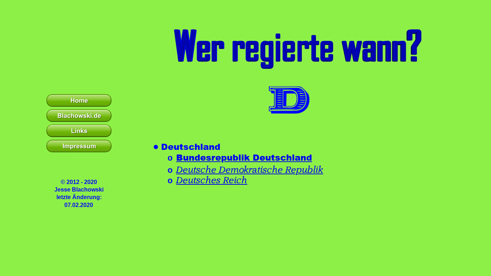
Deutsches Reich (211, 180)
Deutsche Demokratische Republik (249, 170)
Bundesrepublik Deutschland (244, 157)
